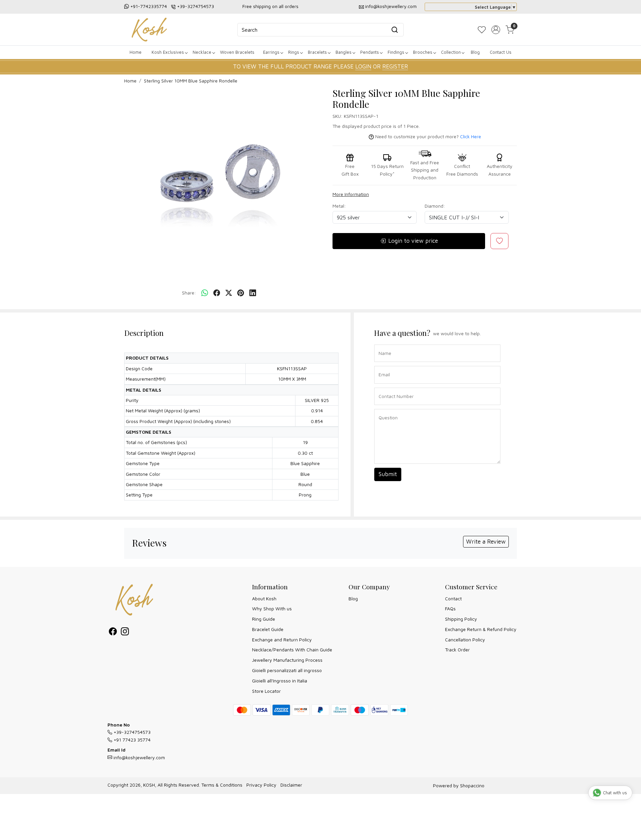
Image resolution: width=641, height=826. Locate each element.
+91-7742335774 (148, 6)
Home (136, 52)
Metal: (339, 206)
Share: (189, 292)
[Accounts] (496, 29)
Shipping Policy (461, 619)
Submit (388, 474)
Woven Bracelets (237, 52)
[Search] (395, 29)
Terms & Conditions (221, 785)
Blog (475, 52)
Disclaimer (291, 785)
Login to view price (413, 240)
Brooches (422, 52)
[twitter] (229, 293)
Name (383, 344)
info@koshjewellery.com (391, 6)
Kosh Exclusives (168, 52)
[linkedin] (253, 293)
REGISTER (395, 66)
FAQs (450, 608)
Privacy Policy (261, 785)
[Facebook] (113, 632)
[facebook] (217, 293)
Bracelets (317, 52)
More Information (351, 194)
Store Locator (266, 691)
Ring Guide (263, 619)
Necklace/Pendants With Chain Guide (292, 649)
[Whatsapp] (205, 293)
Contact (453, 598)
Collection (451, 52)
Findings (396, 52)
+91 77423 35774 (131, 740)
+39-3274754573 (195, 6)
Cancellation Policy (465, 639)
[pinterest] (241, 293)
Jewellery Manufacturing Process (287, 660)
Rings (293, 52)
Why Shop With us (272, 608)
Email (383, 365)
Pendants (369, 52)
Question (385, 408)
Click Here (470, 136)
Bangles (344, 52)
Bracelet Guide (267, 629)
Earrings (271, 52)
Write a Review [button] (486, 541)
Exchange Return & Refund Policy (480, 629)
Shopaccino (472, 785)
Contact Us (500, 52)
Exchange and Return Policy (282, 639)
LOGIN (363, 66)
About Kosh (264, 598)
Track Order (457, 649)
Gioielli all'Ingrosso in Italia (279, 680)
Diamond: (435, 206)
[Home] (149, 29)
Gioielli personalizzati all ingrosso (287, 670)
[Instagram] (125, 632)
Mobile (383, 387)
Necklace (202, 52)
